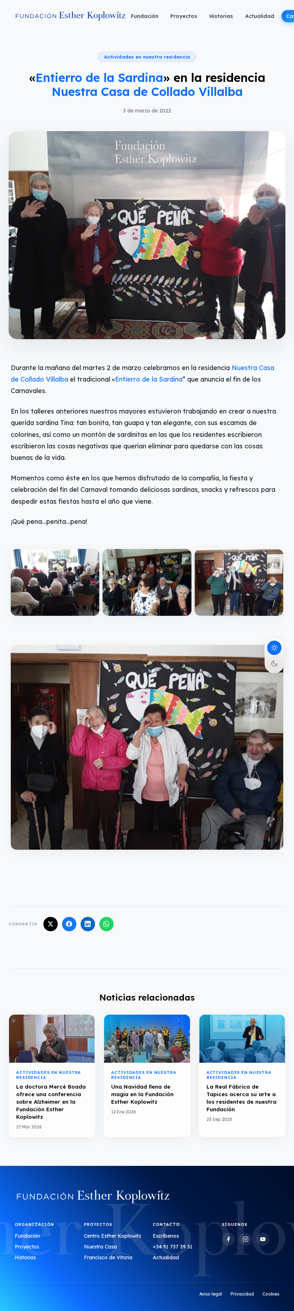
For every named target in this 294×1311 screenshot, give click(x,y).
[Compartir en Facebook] (69, 924)
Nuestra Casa (100, 1246)
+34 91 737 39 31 (173, 1246)
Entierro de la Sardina (148, 379)
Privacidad (242, 1294)
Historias (221, 16)
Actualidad (259, 16)
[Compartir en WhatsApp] (106, 924)
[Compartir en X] (50, 924)
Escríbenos (166, 1236)
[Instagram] (245, 1239)
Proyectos (183, 16)
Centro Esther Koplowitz (112, 1236)
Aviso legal (210, 1294)
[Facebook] (228, 1239)
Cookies (270, 1294)
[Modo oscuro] (274, 663)
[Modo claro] (274, 648)
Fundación (144, 16)
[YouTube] (262, 1239)
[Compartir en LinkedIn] (88, 924)
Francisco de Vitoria (108, 1257)
